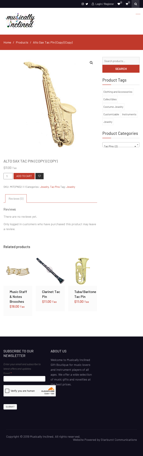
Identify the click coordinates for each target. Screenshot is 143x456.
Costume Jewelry (113, 106)
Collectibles (110, 99)
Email (7, 373)
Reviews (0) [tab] (16, 198)
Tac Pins (55, 186)
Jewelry (44, 186)
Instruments (129, 114)
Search (121, 69)
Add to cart (24, 176)
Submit (10, 406)
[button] (91, 63)
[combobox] (121, 144)
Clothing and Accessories (117, 91)
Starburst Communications (119, 439)
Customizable (111, 114)
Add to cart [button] (18, 271)
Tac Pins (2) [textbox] (120, 146)
